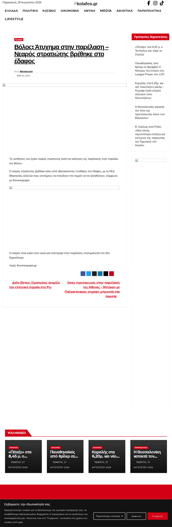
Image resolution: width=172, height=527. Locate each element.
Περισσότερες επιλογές (108, 516)
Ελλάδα (11, 11)
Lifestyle (14, 19)
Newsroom (26, 71)
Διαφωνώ (136, 516)
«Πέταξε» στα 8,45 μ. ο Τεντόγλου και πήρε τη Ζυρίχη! (149, 51)
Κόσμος (49, 11)
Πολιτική (30, 11)
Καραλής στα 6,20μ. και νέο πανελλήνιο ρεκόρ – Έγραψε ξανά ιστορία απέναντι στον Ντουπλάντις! (149, 90)
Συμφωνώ (157, 516)
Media (106, 11)
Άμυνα (89, 11)
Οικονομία (70, 11)
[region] (86, 513)
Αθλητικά (124, 11)
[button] (168, 14)
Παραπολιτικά (149, 11)
